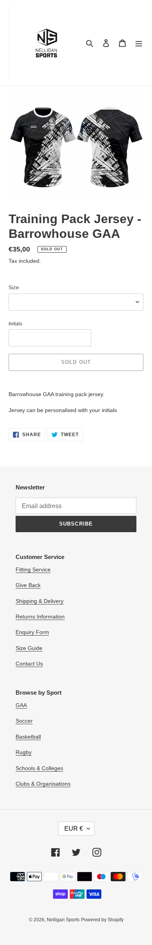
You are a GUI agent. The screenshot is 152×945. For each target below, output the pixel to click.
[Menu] (139, 43)
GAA (21, 705)
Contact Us (29, 663)
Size (14, 287)
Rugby (24, 752)
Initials (15, 324)
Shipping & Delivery (40, 601)
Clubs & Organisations (43, 784)
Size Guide (29, 648)
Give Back (28, 585)
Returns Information (40, 616)
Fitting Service (33, 569)
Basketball (28, 737)
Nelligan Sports (63, 919)
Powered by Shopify (102, 919)
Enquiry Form (32, 632)
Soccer (24, 721)
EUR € (73, 828)
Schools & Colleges (39, 768)
